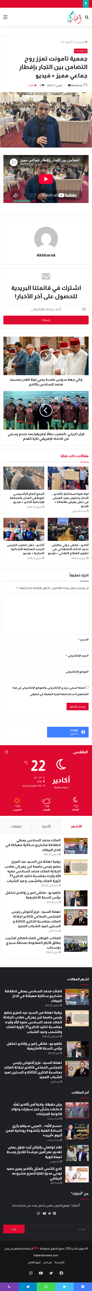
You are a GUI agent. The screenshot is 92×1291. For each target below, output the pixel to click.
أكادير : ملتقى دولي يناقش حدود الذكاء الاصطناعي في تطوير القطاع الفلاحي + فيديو (68, 549)
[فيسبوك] (53, 1213)
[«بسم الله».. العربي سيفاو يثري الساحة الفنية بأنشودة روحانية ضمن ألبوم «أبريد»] (77, 1132)
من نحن (47, 1262)
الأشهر (76, 826)
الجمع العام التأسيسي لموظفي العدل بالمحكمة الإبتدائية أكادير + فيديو (27, 498)
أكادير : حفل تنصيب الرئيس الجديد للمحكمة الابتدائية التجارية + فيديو (25, 549)
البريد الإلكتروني (77, 655)
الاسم (83, 639)
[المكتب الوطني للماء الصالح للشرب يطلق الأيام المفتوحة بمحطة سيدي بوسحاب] (76, 944)
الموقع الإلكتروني (77, 671)
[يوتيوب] (43, 1213)
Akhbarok (76, 85)
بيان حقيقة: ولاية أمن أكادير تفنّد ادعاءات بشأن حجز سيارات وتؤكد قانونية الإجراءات (36, 1109)
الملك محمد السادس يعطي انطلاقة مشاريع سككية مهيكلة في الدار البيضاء (33, 845)
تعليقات (15, 826)
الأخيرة (46, 826)
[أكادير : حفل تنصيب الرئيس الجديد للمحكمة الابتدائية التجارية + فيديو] (23, 529)
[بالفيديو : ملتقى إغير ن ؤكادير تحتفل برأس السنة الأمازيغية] (76, 898)
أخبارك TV (66, 42)
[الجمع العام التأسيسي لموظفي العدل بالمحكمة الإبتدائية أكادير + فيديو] (23, 478)
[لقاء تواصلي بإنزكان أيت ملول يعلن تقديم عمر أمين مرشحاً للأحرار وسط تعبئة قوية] (77, 1153)
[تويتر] (48, 1213)
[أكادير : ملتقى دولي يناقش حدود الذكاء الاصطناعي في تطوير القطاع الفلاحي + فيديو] (68, 529)
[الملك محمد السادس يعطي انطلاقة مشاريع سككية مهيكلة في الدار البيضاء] (76, 846)
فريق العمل (34, 1262)
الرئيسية (80, 42)
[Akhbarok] (74, 17)
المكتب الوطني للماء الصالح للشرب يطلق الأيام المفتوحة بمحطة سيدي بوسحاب (33, 942)
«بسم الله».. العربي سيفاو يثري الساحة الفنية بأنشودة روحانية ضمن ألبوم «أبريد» (34, 1130)
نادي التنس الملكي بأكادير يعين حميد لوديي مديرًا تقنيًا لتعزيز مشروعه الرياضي (34, 1173)
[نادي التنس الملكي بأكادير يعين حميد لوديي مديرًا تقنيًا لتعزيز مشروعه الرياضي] (77, 1174)
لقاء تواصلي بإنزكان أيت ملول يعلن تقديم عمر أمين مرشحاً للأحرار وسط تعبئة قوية (34, 1152)
